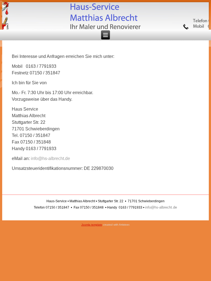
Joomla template (91, 224)
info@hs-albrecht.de (50, 158)
